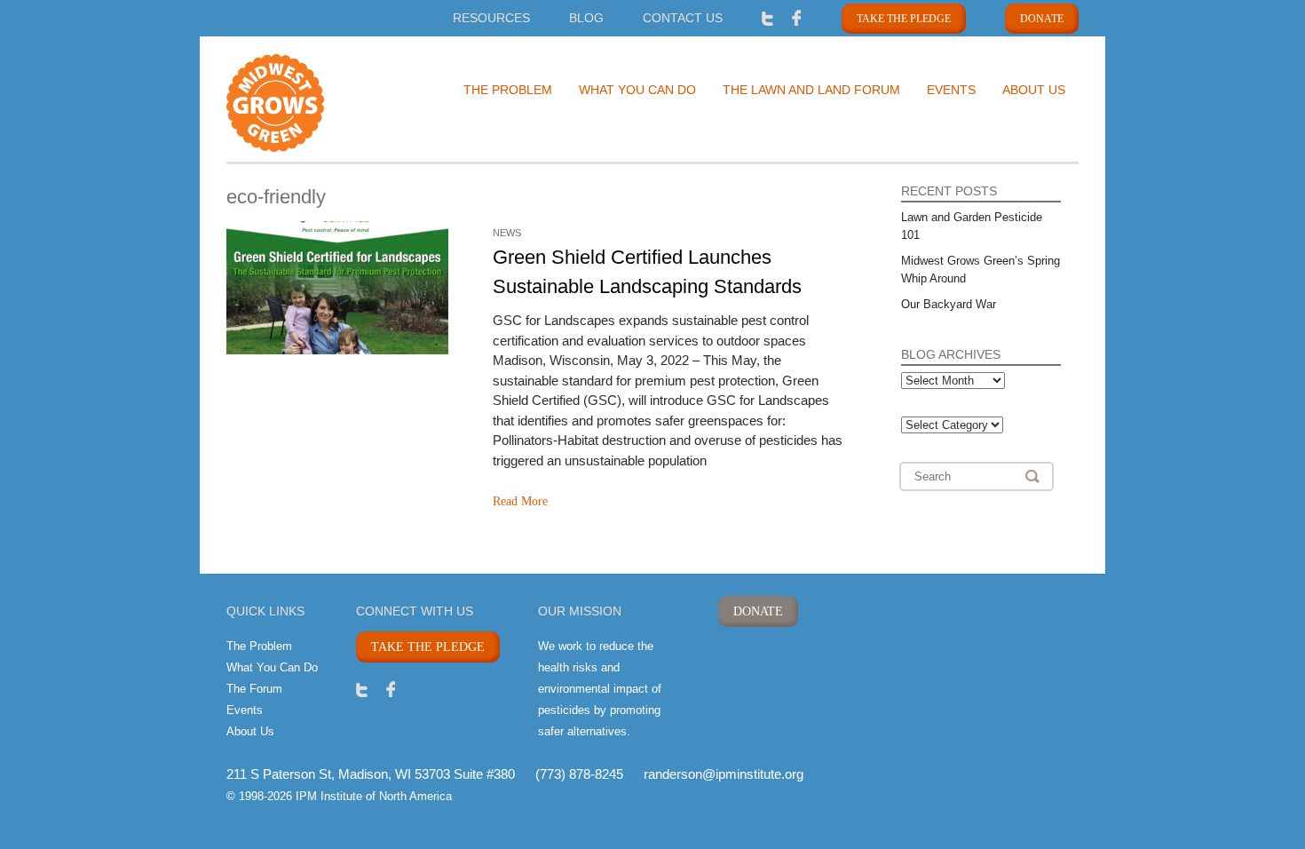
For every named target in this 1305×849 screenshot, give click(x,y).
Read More (520, 501)
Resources (491, 18)
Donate (1042, 18)
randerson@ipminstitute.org (723, 774)
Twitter (767, 17)
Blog (586, 18)
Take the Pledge (904, 18)
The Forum (254, 688)
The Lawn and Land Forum (811, 90)
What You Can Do (637, 90)
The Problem (507, 90)
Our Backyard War (948, 304)
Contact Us (683, 18)
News (507, 232)
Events (951, 90)
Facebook (797, 17)
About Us (1033, 90)
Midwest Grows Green (306, 103)
